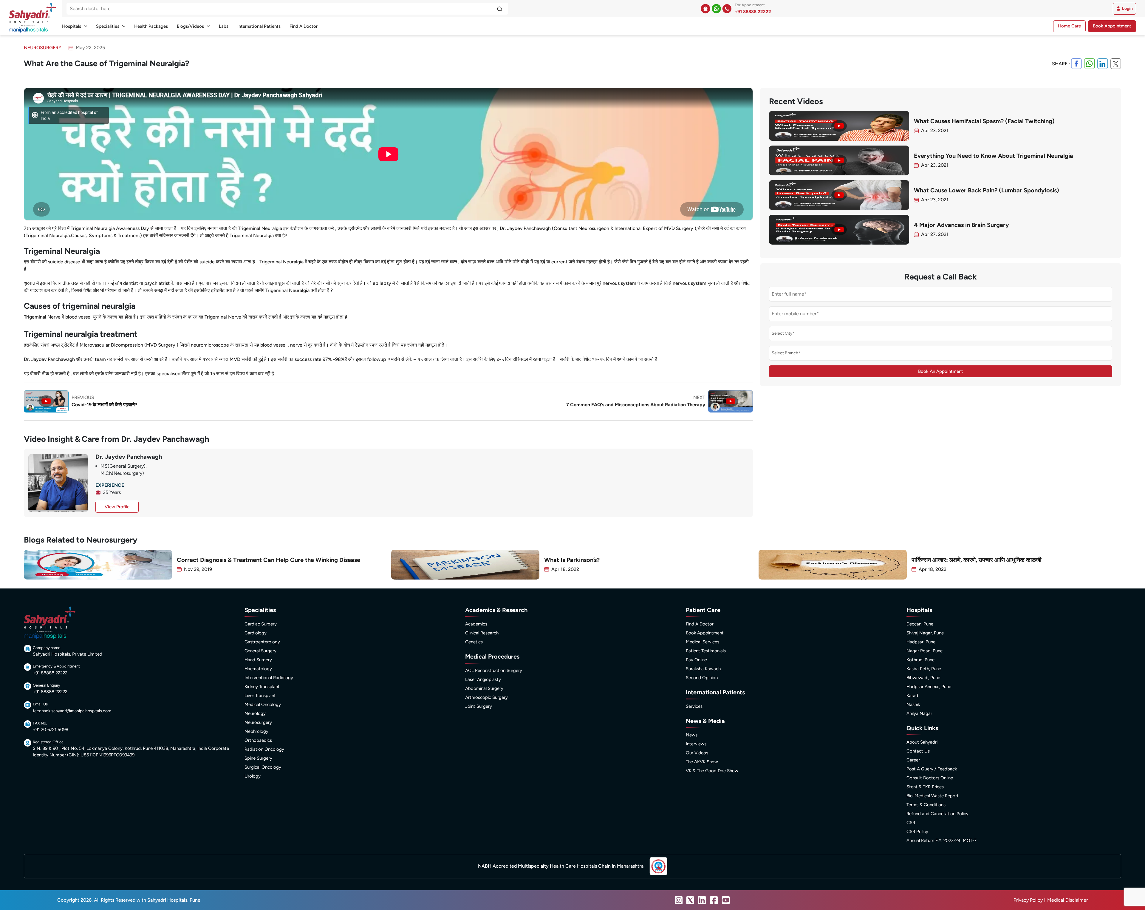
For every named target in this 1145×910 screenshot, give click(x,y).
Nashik (913, 704)
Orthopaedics (258, 740)
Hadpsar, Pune (920, 642)
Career (913, 760)
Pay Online (696, 659)
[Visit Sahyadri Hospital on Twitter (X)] (690, 900)
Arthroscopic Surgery (486, 697)
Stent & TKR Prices (925, 787)
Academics (476, 624)
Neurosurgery (258, 722)
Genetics (474, 642)
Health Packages (151, 26)
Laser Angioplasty (483, 679)
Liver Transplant (260, 695)
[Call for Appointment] (727, 8)
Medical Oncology (263, 704)
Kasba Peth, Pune (923, 668)
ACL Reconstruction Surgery (493, 670)
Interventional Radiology (269, 677)
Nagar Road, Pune (924, 650)
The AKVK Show (702, 761)
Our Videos (697, 752)
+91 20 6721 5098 (50, 729)
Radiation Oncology (264, 749)
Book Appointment (1112, 26)
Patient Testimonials (706, 650)
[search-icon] (499, 8)
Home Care (1069, 26)
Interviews (696, 744)
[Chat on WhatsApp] (716, 8)
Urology (253, 776)
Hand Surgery (258, 659)
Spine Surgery (258, 758)
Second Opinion (702, 677)
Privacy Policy (1028, 900)
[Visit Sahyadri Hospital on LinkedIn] (701, 900)
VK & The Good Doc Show (712, 770)
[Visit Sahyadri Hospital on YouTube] (725, 900)
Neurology (255, 713)
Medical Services (702, 642)
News (691, 735)
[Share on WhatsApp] (1089, 63)
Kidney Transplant (262, 686)
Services (694, 706)
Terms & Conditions (926, 804)
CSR (910, 822)
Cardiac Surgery (261, 624)
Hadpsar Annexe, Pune (928, 686)
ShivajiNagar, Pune (925, 633)
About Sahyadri (921, 742)
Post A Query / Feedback (931, 769)
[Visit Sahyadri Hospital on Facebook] (713, 900)
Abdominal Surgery (484, 688)
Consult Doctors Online (929, 778)
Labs (223, 26)
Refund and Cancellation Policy (937, 813)
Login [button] (1127, 8)
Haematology (258, 668)
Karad (912, 695)
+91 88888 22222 (753, 11)
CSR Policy (917, 831)
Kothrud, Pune (920, 659)
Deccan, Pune (919, 624)
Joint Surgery (478, 706)
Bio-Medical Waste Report (932, 795)
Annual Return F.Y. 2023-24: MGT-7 (941, 840)
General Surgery (260, 650)
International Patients (259, 26)
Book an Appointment (940, 371)
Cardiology (256, 633)
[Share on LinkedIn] (1102, 63)
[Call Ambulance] (705, 8)
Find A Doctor (304, 26)
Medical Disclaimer (1067, 900)
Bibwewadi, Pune (923, 677)
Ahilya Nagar (919, 713)
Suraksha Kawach (703, 668)
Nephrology (256, 731)
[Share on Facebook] (1076, 63)
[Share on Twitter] (1115, 63)
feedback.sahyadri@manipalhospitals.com (72, 710)
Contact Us (918, 751)
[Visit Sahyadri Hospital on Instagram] (678, 900)
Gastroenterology (262, 642)
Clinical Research (482, 633)
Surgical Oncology (263, 767)
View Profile (117, 506)
